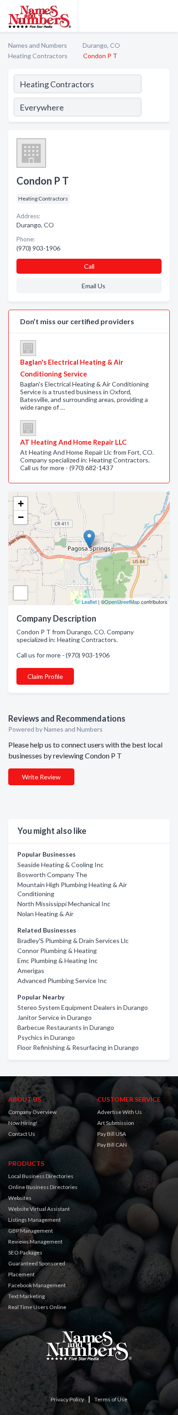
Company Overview (32, 1112)
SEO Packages (25, 1252)
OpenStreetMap (122, 601)
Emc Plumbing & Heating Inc (57, 960)
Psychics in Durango (46, 1037)
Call (89, 266)
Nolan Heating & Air (45, 914)
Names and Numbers (37, 45)
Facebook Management (37, 1285)
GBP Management (30, 1230)
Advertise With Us (119, 1112)
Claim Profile (45, 676)
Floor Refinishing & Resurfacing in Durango (78, 1047)
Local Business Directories (40, 1176)
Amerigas (30, 970)
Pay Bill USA (111, 1133)
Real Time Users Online (37, 1307)
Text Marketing (26, 1296)
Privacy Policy (67, 1399)
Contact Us (21, 1133)
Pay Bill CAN (112, 1144)
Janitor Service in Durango (54, 1017)
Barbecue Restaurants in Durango (65, 1027)
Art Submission (115, 1122)
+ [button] (21, 503)
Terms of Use (110, 1399)
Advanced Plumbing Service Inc (62, 980)
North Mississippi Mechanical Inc (63, 904)
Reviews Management (35, 1241)
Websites (19, 1197)
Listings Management (34, 1219)
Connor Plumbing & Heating (57, 950)
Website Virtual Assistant (39, 1208)
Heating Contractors (38, 56)
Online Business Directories (43, 1187)
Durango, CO (101, 45)
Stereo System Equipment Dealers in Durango (82, 1007)
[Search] (155, 96)
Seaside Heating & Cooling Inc (60, 864)
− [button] (21, 517)
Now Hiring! (23, 1122)
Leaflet (89, 601)
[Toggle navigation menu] (165, 16)
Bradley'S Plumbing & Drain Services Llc (73, 940)
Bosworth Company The (52, 874)
